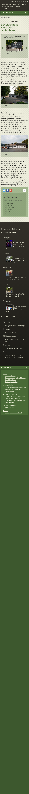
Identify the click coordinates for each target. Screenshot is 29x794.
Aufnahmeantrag (10, 378)
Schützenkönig (20, 396)
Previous (3, 48)
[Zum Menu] (25, 12)
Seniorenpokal (9, 402)
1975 (9, 407)
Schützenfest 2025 (19, 258)
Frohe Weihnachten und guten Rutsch (15, 340)
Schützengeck (9, 400)
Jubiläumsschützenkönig (12, 398)
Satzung (13, 376)
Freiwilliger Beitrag (10, 380)
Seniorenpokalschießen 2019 (16, 277)
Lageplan (9, 205)
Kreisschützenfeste (9, 405)
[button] (4, 190)
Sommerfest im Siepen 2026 (18, 243)
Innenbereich (10, 207)
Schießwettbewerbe (10, 394)
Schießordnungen (10, 396)
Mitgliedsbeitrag (21, 378)
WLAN (8, 213)
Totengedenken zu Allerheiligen (15, 326)
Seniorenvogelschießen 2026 (16, 294)
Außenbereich (9, 391)
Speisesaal (9, 209)
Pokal (20, 413)
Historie (5, 411)
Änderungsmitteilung (11, 382)
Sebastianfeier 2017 (11, 332)
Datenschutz (23, 1)
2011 (13, 407)
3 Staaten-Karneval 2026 (19, 307)
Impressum (14, 1)
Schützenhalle (5, 18)
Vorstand (8, 376)
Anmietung (9, 204)
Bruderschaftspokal (20, 400)
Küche (8, 211)
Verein (5, 374)
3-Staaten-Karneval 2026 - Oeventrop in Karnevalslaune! (14, 356)
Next (25, 48)
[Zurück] (26, 367)
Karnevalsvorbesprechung (13, 348)
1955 (6, 407)
